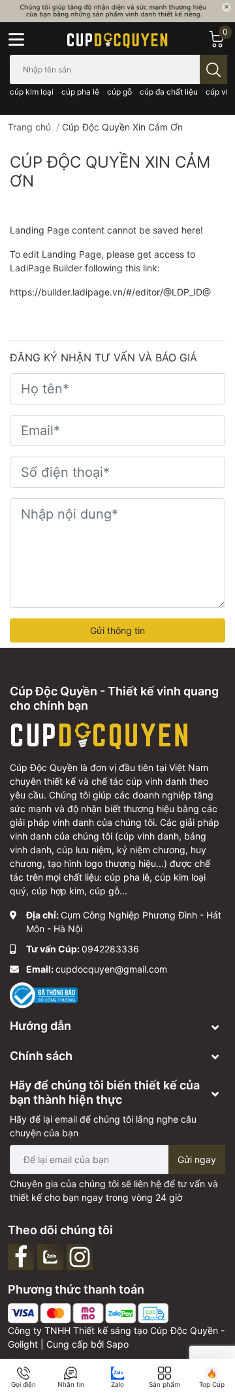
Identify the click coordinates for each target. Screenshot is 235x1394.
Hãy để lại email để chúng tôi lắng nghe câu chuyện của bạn (103, 1126)
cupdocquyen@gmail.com (111, 969)
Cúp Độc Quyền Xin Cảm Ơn (110, 171)
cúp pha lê (80, 92)
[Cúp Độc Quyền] (117, 39)
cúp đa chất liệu (169, 92)
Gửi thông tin (117, 630)
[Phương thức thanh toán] (88, 1312)
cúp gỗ (119, 92)
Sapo (117, 1344)
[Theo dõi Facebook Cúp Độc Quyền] (22, 1255)
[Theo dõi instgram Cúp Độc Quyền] (81, 1255)
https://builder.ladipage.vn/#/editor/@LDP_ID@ (110, 291)
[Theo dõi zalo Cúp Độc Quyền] (52, 1255)
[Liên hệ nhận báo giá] (117, 11)
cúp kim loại (32, 92)
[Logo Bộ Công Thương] (44, 994)
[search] (213, 69)
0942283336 (110, 948)
